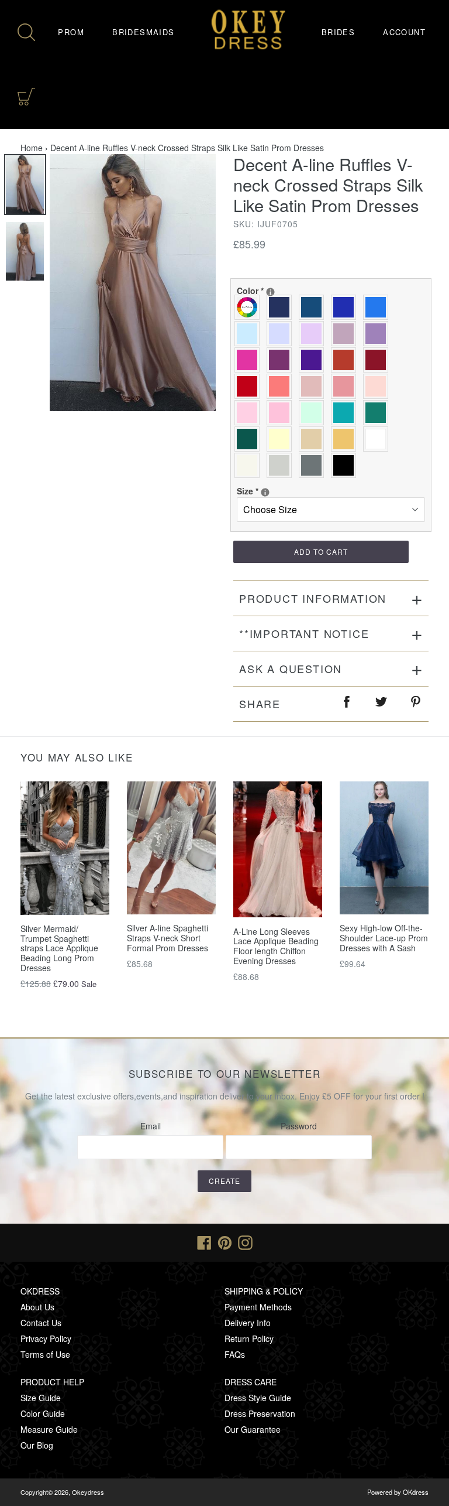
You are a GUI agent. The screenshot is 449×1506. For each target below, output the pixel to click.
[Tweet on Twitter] (381, 704)
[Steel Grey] (314, 465)
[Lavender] (282, 333)
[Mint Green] (314, 412)
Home (31, 147)
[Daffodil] (282, 439)
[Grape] (282, 360)
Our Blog (36, 1445)
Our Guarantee (252, 1429)
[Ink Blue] (314, 307)
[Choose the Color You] (270, 292)
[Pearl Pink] (378, 386)
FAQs (234, 1354)
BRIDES (338, 31)
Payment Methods (258, 1307)
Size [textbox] (278, 491)
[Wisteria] (346, 333)
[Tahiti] (378, 333)
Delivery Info (247, 1323)
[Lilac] (314, 333)
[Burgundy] (378, 360)
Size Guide (40, 1397)
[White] (378, 439)
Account (404, 31)
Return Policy (249, 1338)
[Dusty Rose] (314, 386)
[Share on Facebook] (347, 704)
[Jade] (346, 412)
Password (299, 1126)
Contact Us (40, 1323)
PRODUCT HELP (52, 1382)
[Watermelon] (282, 386)
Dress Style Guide (257, 1397)
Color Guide (42, 1413)
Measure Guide (49, 1429)
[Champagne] (314, 439)
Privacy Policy (45, 1338)
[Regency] (314, 360)
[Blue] (378, 307)
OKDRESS (40, 1291)
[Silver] (282, 465)
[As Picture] (250, 307)
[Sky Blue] (250, 333)
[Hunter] (378, 412)
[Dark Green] (250, 439)
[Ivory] (250, 465)
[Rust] (346, 360)
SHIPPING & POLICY (263, 1291)
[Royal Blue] (346, 307)
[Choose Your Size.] (265, 492)
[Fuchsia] (250, 360)
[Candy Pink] (282, 412)
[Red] (250, 386)
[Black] (346, 465)
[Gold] (346, 439)
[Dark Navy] (282, 307)
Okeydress (88, 1492)
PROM (71, 31)
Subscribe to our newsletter (225, 1074)
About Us (37, 1307)
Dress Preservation (259, 1413)
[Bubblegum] (346, 386)
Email (150, 1126)
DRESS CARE (250, 1382)
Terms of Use (45, 1354)
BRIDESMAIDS (143, 31)
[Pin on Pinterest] (416, 704)
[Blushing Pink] (250, 412)
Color (299, 290)
